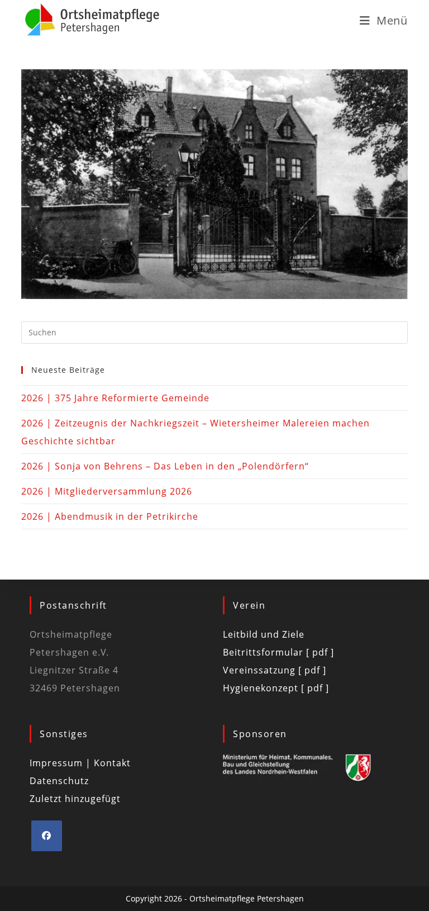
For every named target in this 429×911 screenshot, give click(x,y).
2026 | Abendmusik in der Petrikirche (109, 516)
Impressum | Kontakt (80, 763)
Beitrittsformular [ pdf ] (278, 652)
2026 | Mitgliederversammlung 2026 (106, 491)
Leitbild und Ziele (263, 634)
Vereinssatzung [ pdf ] (274, 670)
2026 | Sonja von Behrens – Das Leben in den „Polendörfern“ (165, 466)
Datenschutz (59, 781)
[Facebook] (46, 835)
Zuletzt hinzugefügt (75, 799)
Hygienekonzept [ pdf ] (276, 688)
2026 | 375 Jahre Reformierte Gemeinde (115, 398)
